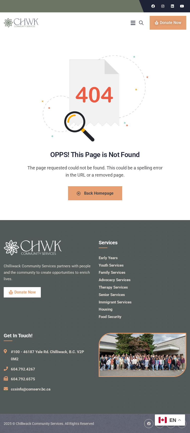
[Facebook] (153, 6)
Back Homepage (98, 193)
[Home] (21, 22)
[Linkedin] (172, 6)
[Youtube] (182, 6)
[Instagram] (163, 6)
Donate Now (25, 292)
